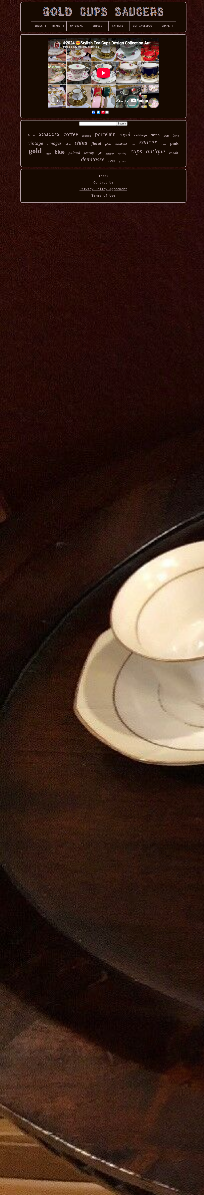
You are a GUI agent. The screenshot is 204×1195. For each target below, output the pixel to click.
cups (136, 151)
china (81, 143)
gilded (48, 154)
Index (103, 176)
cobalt (173, 153)
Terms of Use (103, 196)
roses (163, 144)
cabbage (140, 135)
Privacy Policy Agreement (103, 189)
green (122, 161)
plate (108, 144)
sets (155, 135)
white (68, 144)
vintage (35, 143)
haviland (121, 144)
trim (166, 135)
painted (74, 153)
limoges (54, 143)
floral (96, 143)
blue (60, 152)
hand (31, 135)
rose (111, 160)
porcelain (105, 134)
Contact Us (103, 183)
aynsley (122, 153)
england (86, 135)
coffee (71, 134)
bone (176, 135)
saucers (49, 133)
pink (174, 143)
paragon (110, 154)
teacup (89, 153)
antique (155, 151)
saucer (148, 142)
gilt (100, 153)
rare (133, 144)
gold (35, 151)
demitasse (92, 159)
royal (125, 134)
